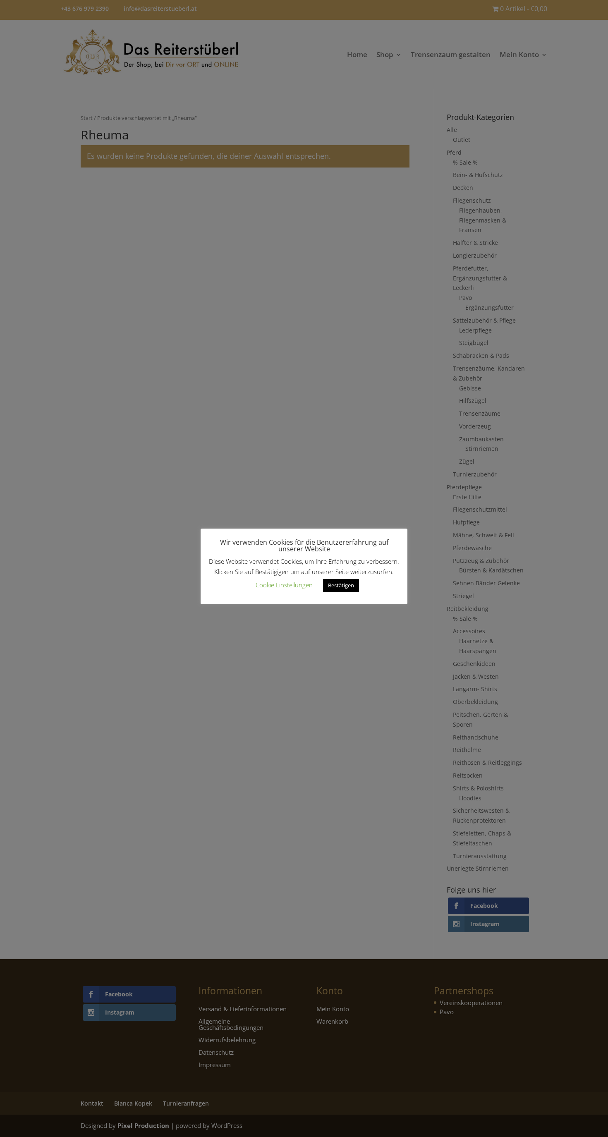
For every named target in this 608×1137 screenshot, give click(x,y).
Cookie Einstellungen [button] (284, 585)
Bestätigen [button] (341, 585)
